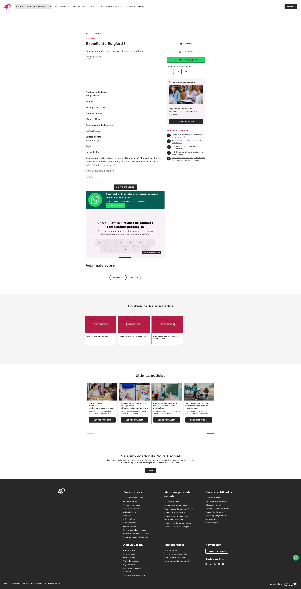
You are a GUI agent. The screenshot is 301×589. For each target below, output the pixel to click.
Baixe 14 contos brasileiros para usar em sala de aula (186, 142)
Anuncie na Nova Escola (134, 575)
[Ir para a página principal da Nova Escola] (8, 6)
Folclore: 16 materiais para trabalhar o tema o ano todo (185, 136)
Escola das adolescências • (135, 530)
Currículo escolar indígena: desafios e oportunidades (185, 147)
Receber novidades (217, 551)
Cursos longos (211, 523)
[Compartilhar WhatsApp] (170, 71)
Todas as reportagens (133, 498)
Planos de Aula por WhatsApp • (178, 523)
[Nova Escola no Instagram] (215, 564)
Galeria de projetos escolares (136, 533)
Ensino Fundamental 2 (215, 512)
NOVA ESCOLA (95, 57)
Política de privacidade (174, 557)
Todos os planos (171, 502)
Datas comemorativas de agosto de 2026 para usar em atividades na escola (186, 159)
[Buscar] (50, 6)
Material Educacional (173, 519)
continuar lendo (125, 187)
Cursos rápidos (212, 519)
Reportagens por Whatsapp (135, 537)
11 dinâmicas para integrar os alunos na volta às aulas (185, 153)
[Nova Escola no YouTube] (223, 564)
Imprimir (187, 44)
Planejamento (129, 523)
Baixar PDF (187, 52)
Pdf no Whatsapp (188, 60)
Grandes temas (130, 501)
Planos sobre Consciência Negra (178, 509)
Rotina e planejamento (215, 515)
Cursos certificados (110, 6)
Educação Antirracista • (216, 501)
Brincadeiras (129, 519)
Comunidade (129, 6)
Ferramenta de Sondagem (176, 505)
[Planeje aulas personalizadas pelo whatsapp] (296, 558)
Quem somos (129, 557)
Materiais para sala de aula (84, 6)
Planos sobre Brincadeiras (176, 516)
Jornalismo (98, 33)
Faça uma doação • (132, 568)
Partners (127, 572)
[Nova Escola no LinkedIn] (219, 564)
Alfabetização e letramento (217, 508)
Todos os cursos (212, 498)
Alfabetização (129, 512)
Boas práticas (61, 6)
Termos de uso (171, 550)
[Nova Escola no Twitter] (211, 564)
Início (88, 33)
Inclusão (127, 515)
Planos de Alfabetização (175, 512)
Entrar (291, 6)
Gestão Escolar (130, 526)
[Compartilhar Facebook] (178, 71)
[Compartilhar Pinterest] (186, 71)
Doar (151, 470)
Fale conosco (129, 554)
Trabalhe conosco (131, 561)
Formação (134, 277)
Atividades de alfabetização (176, 527)
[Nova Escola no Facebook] (206, 564)
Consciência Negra (131, 505)
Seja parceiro (129, 564)
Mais (139, 6)
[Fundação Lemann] (290, 584)
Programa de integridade (175, 554)
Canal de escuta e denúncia (177, 561)
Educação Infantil (131, 508)
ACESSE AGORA (115, 205)
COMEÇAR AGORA (186, 121)
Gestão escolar (118, 277)
